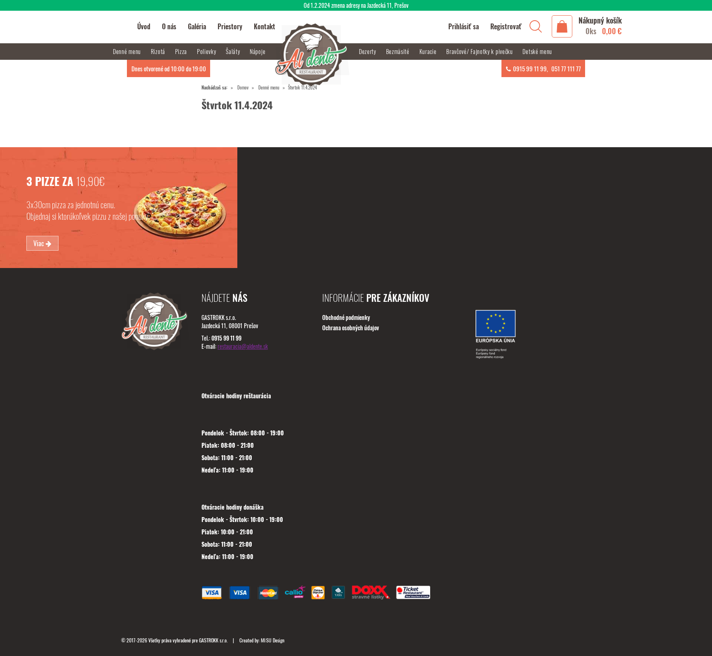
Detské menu (537, 51)
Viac (39, 243)
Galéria (197, 26)
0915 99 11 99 (530, 68)
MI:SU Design (272, 640)
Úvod (143, 26)
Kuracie (428, 51)
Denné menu (268, 87)
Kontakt (264, 26)
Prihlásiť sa (463, 26)
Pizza (182, 51)
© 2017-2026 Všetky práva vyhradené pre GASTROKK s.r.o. (175, 640)
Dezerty (368, 51)
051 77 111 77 (566, 68)
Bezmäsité (398, 51)
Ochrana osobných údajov (350, 327)
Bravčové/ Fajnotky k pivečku (480, 51)
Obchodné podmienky (346, 317)
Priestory (230, 26)
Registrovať (506, 26)
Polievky (207, 51)
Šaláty (233, 51)
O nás (169, 26)
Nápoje (258, 51)
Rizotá (159, 51)
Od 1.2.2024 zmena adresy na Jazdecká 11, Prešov (356, 5)
